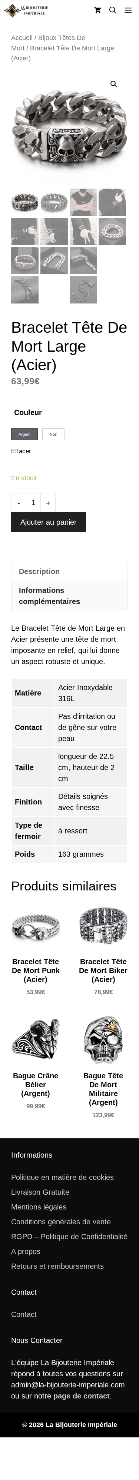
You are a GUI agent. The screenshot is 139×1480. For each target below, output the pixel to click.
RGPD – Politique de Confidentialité (69, 1236)
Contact (24, 1314)
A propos (25, 1251)
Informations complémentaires (49, 595)
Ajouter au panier (48, 522)
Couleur (28, 412)
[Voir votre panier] (97, 10)
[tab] (69, 571)
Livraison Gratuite (40, 1192)
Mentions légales (38, 1207)
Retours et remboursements (57, 1266)
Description (39, 571)
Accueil (22, 38)
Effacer (21, 451)
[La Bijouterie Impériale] (26, 10)
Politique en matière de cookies (62, 1177)
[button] (112, 10)
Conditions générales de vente (61, 1222)
